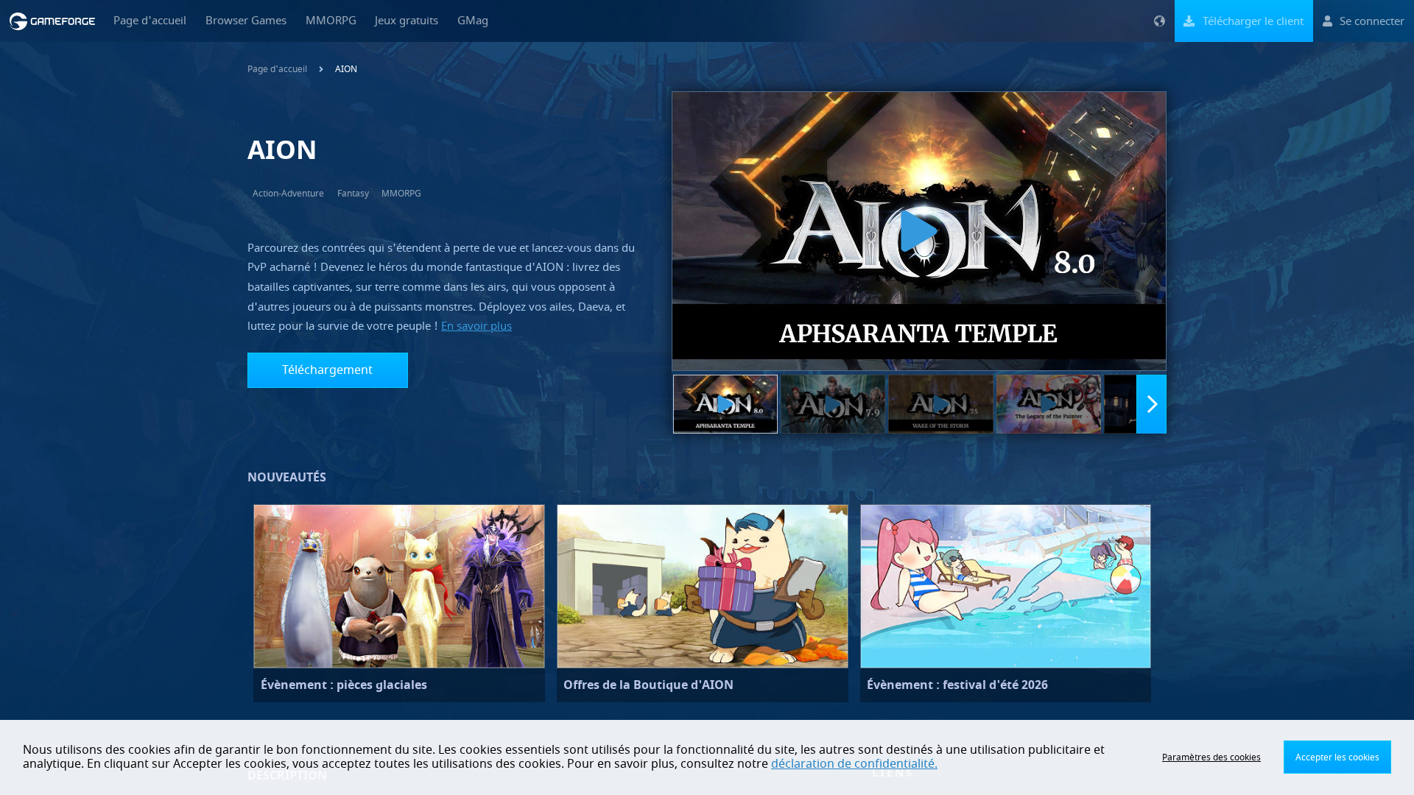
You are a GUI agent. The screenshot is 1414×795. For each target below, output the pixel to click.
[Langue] (1159, 21)
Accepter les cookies (1337, 757)
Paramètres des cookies (1211, 757)
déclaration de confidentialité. (854, 764)
